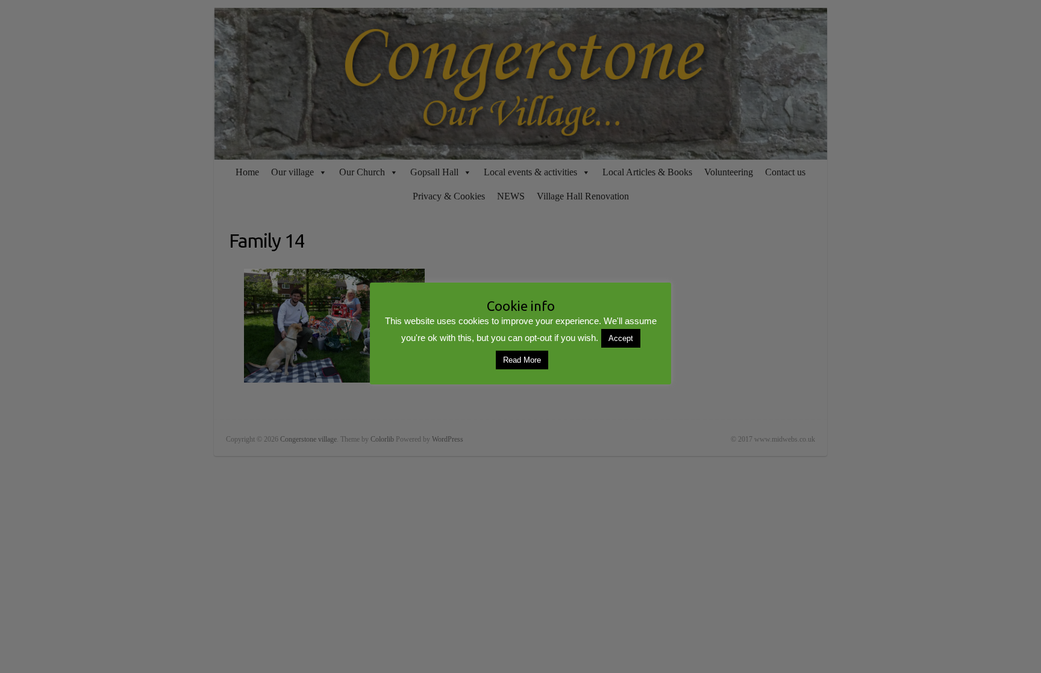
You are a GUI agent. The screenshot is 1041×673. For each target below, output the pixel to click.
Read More (522, 360)
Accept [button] (620, 338)
